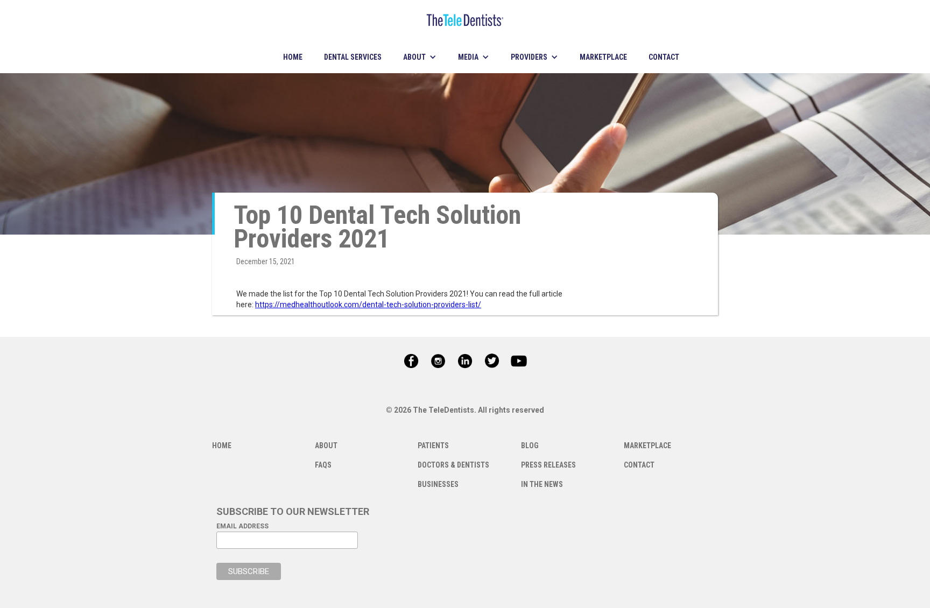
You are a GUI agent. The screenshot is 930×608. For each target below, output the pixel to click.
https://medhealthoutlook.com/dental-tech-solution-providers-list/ (368, 304)
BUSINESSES (438, 484)
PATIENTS (433, 445)
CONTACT (664, 57)
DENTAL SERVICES (353, 57)
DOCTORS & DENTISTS (453, 465)
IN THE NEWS (542, 484)
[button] (419, 57)
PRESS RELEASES (548, 465)
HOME (292, 57)
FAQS (323, 465)
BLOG (530, 445)
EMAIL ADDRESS (242, 526)
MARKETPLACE (603, 57)
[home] (465, 20)
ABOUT (326, 445)
